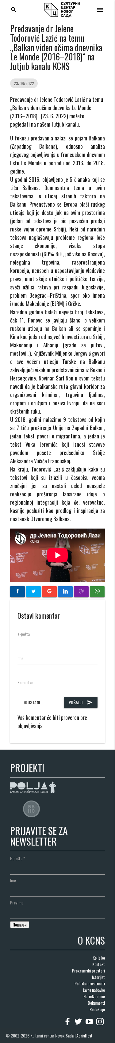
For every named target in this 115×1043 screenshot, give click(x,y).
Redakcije (97, 1009)
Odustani (31, 702)
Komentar (25, 682)
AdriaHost (84, 1035)
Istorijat (98, 977)
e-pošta (23, 634)
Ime (20, 658)
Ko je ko (99, 957)
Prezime (16, 902)
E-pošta (17, 858)
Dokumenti (96, 1002)
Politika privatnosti (90, 983)
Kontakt (98, 964)
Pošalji (81, 702)
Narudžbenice (94, 996)
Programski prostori (88, 970)
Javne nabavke (94, 990)
